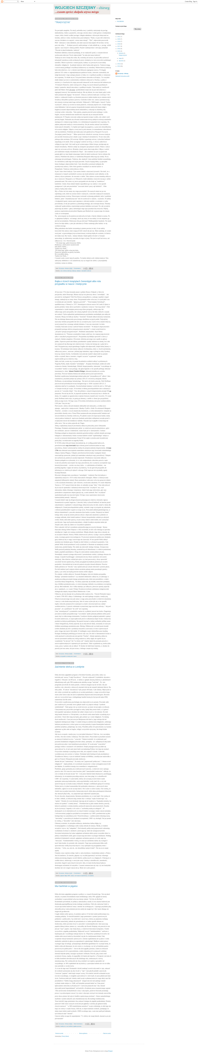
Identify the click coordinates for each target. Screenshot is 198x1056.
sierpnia (121, 53)
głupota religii (63, 875)
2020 (119, 39)
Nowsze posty (59, 1033)
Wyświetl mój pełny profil (122, 76)
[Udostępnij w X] (88, 268)
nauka (72, 875)
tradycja (74, 270)
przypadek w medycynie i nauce (68, 656)
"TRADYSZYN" (62, 22)
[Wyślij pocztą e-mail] (84, 268)
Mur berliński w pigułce (66, 886)
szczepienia (91, 875)
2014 (119, 64)
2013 (119, 66)
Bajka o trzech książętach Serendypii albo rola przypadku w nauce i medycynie (78, 282)
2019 (119, 41)
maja (120, 58)
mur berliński (69, 1026)
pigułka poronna (77, 1026)
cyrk (61, 270)
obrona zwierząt (67, 270)
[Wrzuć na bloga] (86, 268)
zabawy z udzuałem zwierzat (84, 270)
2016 (119, 48)
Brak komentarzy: (78, 1023)
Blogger (110, 1051)
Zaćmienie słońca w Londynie (69, 666)
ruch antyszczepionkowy (80, 875)
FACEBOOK (120, 21)
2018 (119, 44)
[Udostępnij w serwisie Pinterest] (92, 268)
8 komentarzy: (77, 268)
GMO (68, 875)
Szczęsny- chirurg (123, 73)
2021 (119, 36)
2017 (119, 46)
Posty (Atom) (65, 1036)
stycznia (121, 60)
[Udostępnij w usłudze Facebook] (90, 268)
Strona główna (83, 1033)
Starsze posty (107, 1033)
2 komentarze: (77, 873)
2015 (119, 51)
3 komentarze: (77, 653)
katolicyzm (63, 1026)
